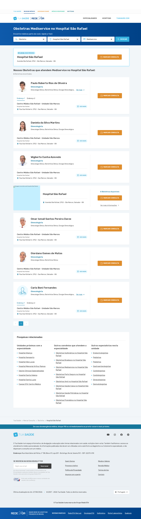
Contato (101, 475)
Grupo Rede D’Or (82, 503)
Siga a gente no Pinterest (128, 435)
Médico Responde (58, 11)
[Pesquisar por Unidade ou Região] (77, 39)
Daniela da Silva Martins (45, 122)
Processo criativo (71, 466)
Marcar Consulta (29, 421)
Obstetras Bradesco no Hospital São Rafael (71, 361)
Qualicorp (128, 513)
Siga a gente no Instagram (115, 435)
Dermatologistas (100, 384)
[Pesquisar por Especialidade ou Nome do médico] (43, 39)
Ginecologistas (99, 380)
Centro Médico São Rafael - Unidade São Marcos (38, 104)
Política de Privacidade (73, 470)
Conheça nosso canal (108, 435)
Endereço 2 (31, 98)
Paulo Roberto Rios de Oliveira (49, 83)
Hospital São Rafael (30, 57)
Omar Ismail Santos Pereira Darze (51, 218)
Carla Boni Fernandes (44, 287)
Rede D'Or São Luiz (74, 513)
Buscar (123, 39)
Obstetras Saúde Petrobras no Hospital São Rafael (72, 394)
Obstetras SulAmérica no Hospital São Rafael (71, 354)
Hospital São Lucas (27, 362)
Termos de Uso (103, 470)
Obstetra (41, 421)
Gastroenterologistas (102, 366)
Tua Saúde (17, 11)
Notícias (70, 11)
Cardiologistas (99, 371)
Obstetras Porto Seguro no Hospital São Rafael (70, 375)
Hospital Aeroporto (26, 357)
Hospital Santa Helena (28, 375)
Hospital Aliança (25, 353)
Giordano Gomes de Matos (46, 253)
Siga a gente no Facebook (121, 435)
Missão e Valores (104, 461)
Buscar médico (29, 11)
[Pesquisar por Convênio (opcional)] (111, 39)
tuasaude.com (122, 18)
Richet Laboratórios (115, 513)
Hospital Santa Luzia (27, 380)
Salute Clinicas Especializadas (31, 371)
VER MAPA (83, 106)
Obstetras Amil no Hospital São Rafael (71, 381)
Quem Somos (70, 461)
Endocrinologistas (100, 353)
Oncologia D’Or (89, 513)
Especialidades (90, 18)
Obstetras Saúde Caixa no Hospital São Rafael (72, 387)
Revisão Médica (103, 466)
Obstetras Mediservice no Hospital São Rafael (72, 368)
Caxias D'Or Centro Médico (30, 384)
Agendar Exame (43, 11)
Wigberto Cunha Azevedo (46, 157)
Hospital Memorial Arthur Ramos (32, 366)
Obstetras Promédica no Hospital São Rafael (71, 401)
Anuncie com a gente (72, 475)
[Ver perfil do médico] (22, 86)
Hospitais (106, 18)
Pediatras (97, 357)
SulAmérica (101, 513)
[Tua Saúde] (23, 434)
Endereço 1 (21, 98)
